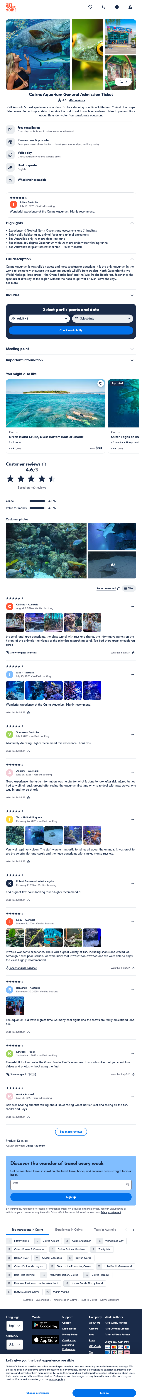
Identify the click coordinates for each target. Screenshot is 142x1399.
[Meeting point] (132, 349)
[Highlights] (132, 223)
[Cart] (103, 7)
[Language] (117, 7)
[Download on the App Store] (45, 1340)
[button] (71, 100)
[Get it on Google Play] (45, 1325)
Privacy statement (111, 1212)
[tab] (27, 1230)
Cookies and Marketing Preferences (69, 1345)
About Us (94, 1322)
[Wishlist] (90, 7)
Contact (66, 1322)
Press (92, 1340)
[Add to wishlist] (100, 383)
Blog (91, 1334)
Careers (93, 1328)
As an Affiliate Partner (117, 1334)
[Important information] (132, 360)
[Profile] (130, 7)
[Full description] (132, 259)
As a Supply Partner (116, 1322)
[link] (55, 416)
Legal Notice (69, 1328)
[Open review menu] (132, 606)
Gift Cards (95, 1346)
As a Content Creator (117, 1328)
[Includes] (132, 295)
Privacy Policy (69, 1334)
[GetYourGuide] (11, 7)
